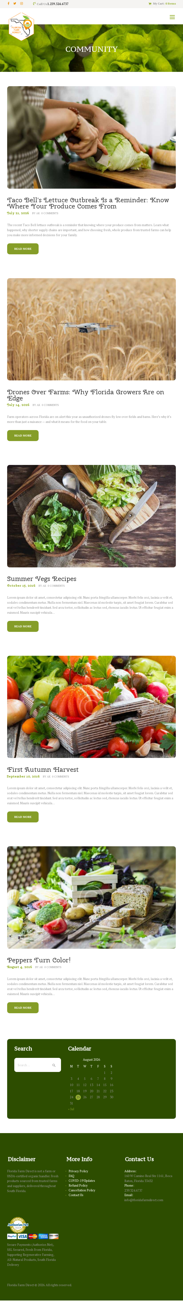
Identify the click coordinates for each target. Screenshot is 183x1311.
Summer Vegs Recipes (41, 579)
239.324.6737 (133, 1190)
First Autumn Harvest (43, 769)
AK (38, 213)
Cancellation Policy (82, 1190)
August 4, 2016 (19, 967)
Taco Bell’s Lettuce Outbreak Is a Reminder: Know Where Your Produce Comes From (88, 203)
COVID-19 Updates (82, 1180)
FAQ (71, 1176)
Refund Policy (78, 1185)
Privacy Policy (78, 1171)
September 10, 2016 (23, 776)
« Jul (71, 1109)
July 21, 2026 (18, 213)
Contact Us (76, 1195)
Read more (22, 248)
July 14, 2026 (18, 405)
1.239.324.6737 (57, 4)
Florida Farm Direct (20, 1285)
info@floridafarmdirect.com (143, 1200)
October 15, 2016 (21, 585)
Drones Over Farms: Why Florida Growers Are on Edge (85, 395)
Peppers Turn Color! (39, 960)
